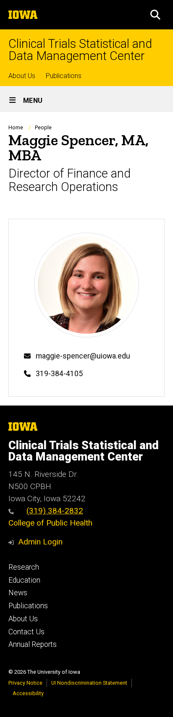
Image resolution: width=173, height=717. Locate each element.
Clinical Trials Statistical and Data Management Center (80, 50)
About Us (21, 76)
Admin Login (40, 542)
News (17, 593)
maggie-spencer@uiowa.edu (83, 356)
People (43, 127)
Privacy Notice (25, 683)
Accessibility (28, 693)
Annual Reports (32, 644)
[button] (155, 14)
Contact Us (26, 632)
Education (24, 580)
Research (23, 567)
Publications (63, 76)
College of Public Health (50, 523)
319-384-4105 (59, 373)
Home (15, 127)
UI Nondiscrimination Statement (89, 683)
